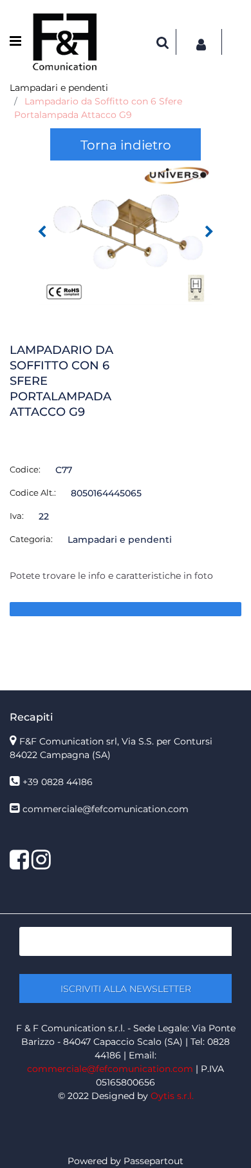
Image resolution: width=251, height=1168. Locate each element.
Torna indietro (125, 145)
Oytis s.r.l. (172, 1096)
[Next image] (209, 232)
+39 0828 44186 (58, 782)
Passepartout (153, 1161)
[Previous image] (41, 232)
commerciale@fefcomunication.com (106, 809)
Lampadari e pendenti (59, 87)
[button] (125, 233)
